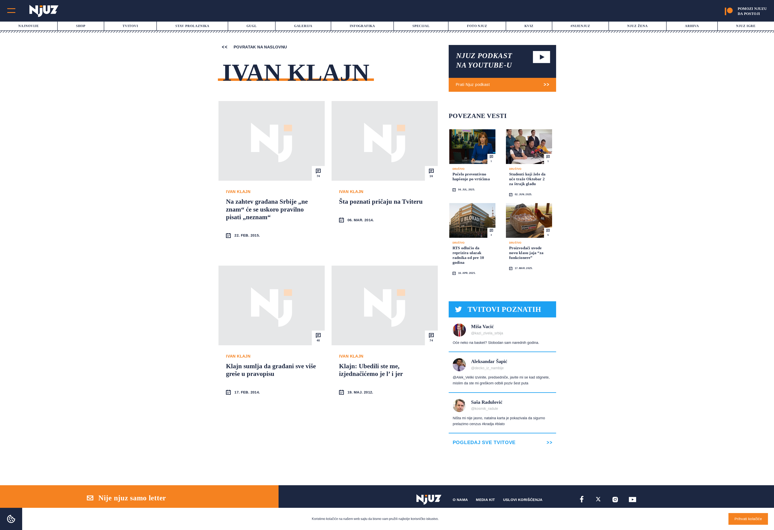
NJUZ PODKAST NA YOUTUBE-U (484, 60)
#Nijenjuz (580, 26)
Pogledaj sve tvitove (484, 442)
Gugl (252, 26)
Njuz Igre (746, 26)
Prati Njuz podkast (473, 84)
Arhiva (692, 26)
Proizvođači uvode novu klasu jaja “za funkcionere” (526, 253)
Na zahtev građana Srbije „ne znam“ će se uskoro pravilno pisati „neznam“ (267, 209)
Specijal (421, 26)
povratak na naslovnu (259, 47)
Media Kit (485, 500)
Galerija (303, 26)
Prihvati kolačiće (748, 519)
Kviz (529, 26)
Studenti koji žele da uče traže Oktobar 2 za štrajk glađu (527, 179)
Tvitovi (130, 26)
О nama (460, 500)
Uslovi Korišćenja (523, 500)
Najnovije (28, 26)
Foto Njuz (477, 26)
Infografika (362, 26)
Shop (80, 26)
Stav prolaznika (192, 26)
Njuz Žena (637, 26)
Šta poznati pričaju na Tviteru (381, 201)
